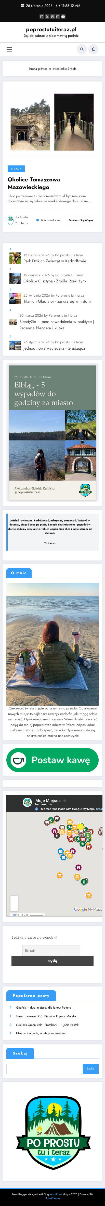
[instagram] (58, 16)
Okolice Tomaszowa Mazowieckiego (34, 183)
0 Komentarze (50, 220)
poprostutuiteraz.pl (51, 29)
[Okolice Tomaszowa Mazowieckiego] (52, 122)
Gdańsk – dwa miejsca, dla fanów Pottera (43, 1007)
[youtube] (63, 16)
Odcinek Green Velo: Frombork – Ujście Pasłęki (47, 1025)
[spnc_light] (93, 49)
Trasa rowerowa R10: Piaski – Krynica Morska (46, 1016)
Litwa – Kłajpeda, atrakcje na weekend (41, 1033)
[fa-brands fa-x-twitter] (47, 16)
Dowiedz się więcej (81, 220)
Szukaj (20, 1053)
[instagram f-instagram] (42, 16)
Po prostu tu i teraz (22, 220)
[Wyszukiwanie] (82, 49)
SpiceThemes (52, 1198)
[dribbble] (52, 16)
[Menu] (9, 49)
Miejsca (16, 168)
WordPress (56, 1194)
